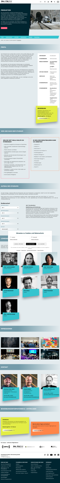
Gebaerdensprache (50, 478)
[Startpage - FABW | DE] (6, 2)
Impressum (48, 464)
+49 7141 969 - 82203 (28, 395)
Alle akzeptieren (30, 243)
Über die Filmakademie (6, 464)
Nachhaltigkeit (4, 477)
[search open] (54, 2)
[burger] (58, 1)
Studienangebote (13, 40)
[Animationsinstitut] (30, 447)
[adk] (54, 447)
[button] (10, 208)
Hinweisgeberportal (50, 473)
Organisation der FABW (6, 465)
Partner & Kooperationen (6, 479)
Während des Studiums (21, 469)
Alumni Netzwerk (34, 464)
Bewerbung (36, 37)
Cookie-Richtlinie (49, 471)
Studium (7, 40)
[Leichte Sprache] (44, 1)
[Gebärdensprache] (48, 1)
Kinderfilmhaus (34, 472)
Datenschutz (48, 467)
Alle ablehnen (41, 243)
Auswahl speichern (18, 243)
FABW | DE (3, 40)
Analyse (13, 237)
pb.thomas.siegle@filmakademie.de (31, 396)
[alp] (42, 446)
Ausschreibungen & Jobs (6, 470)
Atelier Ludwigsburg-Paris (36, 465)
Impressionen (23, 37)
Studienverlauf (9, 37)
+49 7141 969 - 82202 (48, 393)
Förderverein (33, 470)
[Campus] (6, 446)
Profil (2, 37)
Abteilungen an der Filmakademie (5, 468)
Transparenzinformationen (51, 469)
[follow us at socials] (44, 455)
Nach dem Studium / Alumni (22, 473)
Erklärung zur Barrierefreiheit (52, 474)
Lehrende (16, 37)
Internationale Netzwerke (21, 471)
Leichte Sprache (49, 476)
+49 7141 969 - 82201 (8, 395)
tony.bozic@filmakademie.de (10, 396)
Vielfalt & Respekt (4, 472)
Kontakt (30, 37)
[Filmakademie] (18, 447)
